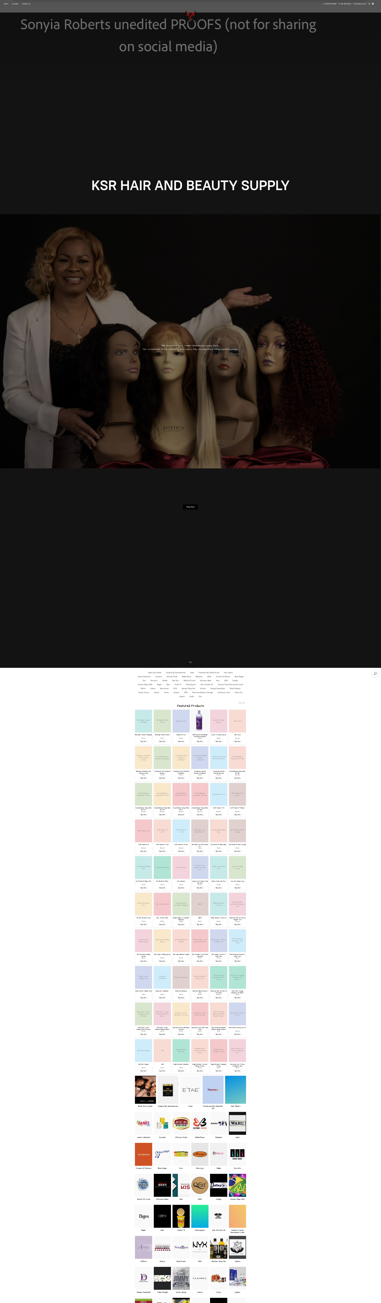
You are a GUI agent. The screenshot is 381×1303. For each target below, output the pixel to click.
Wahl (209, 676)
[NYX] (199, 1247)
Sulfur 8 (178, 684)
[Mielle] (218, 1154)
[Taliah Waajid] (162, 1278)
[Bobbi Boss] (199, 1123)
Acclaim (158, 676)
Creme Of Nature (223, 676)
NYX (175, 688)
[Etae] (190, 1090)
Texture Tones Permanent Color (230, 684)
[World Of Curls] (143, 1185)
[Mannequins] (199, 1216)
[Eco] (181, 1154)
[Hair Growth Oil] (218, 1216)
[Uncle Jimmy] (181, 1278)
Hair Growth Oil (207, 684)
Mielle (164, 680)
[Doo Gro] (237, 1154)
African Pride (172, 676)
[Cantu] (218, 1278)
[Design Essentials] (143, 1278)
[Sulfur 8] (181, 1216)
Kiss (217, 680)
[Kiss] (181, 1185)
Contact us (26, 4)
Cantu (166, 692)
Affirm (143, 688)
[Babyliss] (218, 1123)
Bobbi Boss (186, 676)
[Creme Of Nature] (143, 1154)
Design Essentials (218, 688)
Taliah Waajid (235, 688)
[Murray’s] (199, 1154)
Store (6, 4)
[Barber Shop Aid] (218, 1247)
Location (15, 4)
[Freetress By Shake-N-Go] (213, 1090)
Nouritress (164, 688)
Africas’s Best (205, 680)
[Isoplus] (237, 1278)
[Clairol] (199, 1278)
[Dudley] (218, 1185)
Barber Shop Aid (188, 688)
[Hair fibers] (235, 1090)
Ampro (182, 696)
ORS (186, 692)
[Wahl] (237, 1123)
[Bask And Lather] (145, 1090)
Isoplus (176, 692)
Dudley (235, 680)
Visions (203, 688)
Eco (144, 680)
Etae (192, 673)
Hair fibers (228, 673)
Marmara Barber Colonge (202, 692)
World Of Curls (189, 680)
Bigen (159, 684)
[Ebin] (162, 1216)
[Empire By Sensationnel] (168, 1090)
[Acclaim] (162, 1123)
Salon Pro (239, 692)
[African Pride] (181, 1123)
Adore (153, 688)
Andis (192, 696)
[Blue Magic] (162, 1154)
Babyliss (199, 676)
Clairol (156, 692)
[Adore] (162, 1247)
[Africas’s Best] (162, 1185)
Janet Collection (144, 676)
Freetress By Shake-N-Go (209, 673)
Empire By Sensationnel (176, 673)
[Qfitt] (199, 1185)
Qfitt (226, 680)
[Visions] (237, 1247)
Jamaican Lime (224, 692)
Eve (200, 696)
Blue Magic (239, 676)
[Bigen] (143, 1216)
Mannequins (191, 684)
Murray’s (154, 680)
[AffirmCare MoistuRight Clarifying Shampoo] (199, 721)
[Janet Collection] (143, 1123)
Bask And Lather (155, 673)
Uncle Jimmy (144, 692)
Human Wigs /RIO (145, 684)
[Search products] (375, 673)
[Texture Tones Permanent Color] (237, 1216)
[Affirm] (143, 1247)
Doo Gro (175, 680)
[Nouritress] (181, 1247)
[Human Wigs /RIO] (237, 1185)
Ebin (168, 684)
